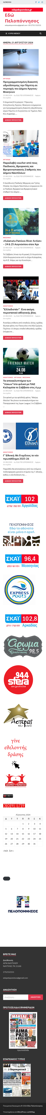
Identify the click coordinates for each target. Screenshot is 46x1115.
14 (17, 834)
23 (29, 839)
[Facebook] (36, 2)
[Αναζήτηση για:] (23, 997)
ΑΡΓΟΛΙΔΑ (6, 78)
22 (23, 839)
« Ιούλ (5, 851)
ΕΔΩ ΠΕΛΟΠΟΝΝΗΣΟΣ (24, 95)
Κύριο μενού (14, 33)
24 (34, 839)
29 (23, 844)
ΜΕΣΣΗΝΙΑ (7, 237)
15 (23, 834)
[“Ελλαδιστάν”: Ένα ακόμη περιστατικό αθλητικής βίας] (23, 290)
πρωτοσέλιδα (23, 1050)
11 (40, 829)
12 (6, 834)
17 (34, 834)
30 (29, 844)
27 (12, 844)
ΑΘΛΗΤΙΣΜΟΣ (8, 306)
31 (34, 844)
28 (17, 844)
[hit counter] (14, 807)
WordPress (22, 1112)
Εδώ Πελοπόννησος (22, 18)
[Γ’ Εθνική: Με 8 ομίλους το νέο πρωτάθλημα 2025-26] (23, 437)
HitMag (32, 1112)
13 (12, 834)
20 (12, 839)
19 (6, 839)
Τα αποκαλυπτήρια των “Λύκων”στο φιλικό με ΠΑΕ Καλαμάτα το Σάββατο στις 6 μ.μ (22, 384)
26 (6, 844)
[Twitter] (39, 2)
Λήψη (7, 878)
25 (40, 839)
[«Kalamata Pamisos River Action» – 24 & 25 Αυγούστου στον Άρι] (23, 222)
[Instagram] (42, 2)
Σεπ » (11, 851)
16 (29, 834)
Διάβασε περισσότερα (13, 120)
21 (17, 839)
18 (40, 834)
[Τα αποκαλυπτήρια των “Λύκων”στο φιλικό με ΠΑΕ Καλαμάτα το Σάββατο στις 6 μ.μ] (23, 362)
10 (34, 829)
